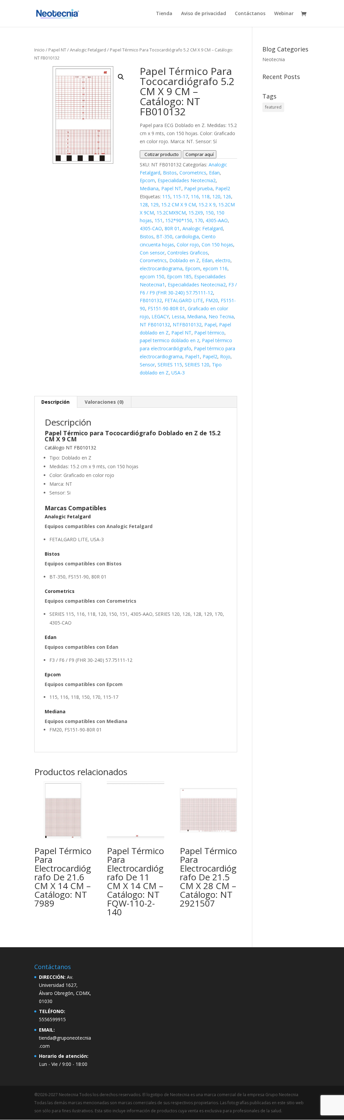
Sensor (147, 364)
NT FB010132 (155, 324)
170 (199, 220)
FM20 (212, 300)
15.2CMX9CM (171, 212)
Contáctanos (250, 13)
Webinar (284, 13)
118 (206, 196)
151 (159, 220)
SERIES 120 (197, 364)
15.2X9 (195, 212)
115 (166, 196)
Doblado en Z (184, 260)
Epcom (147, 180)
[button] (121, 77)
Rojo (225, 356)
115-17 (180, 196)
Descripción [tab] (55, 402)
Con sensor (152, 252)
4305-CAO (151, 228)
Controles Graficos (187, 252)
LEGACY (160, 316)
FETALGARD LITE (184, 300)
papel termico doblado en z (169, 340)
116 (195, 196)
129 (154, 204)
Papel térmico (209, 332)
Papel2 (222, 188)
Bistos (170, 172)
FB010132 (151, 300)
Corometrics (192, 172)
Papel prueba (198, 188)
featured (273, 107)
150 (210, 212)
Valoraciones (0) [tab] (104, 402)
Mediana (149, 188)
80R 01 (172, 228)
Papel (210, 324)
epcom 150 (152, 276)
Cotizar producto (160, 154)
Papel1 (192, 356)
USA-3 (178, 372)
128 (144, 204)
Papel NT (57, 50)
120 (216, 196)
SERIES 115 (170, 364)
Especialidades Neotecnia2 (187, 180)
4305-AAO (217, 220)
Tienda (164, 13)
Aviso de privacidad (203, 13)
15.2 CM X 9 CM (178, 204)
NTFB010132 (187, 324)
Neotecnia (273, 59)
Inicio (39, 50)
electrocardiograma (161, 268)
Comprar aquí (199, 154)
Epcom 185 (179, 276)
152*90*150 (178, 220)
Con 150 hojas (217, 244)
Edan (214, 172)
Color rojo (188, 244)
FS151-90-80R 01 (166, 308)
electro (222, 260)
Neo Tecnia (221, 316)
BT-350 (164, 236)
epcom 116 (215, 268)
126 (227, 196)
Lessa (178, 316)
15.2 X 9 (207, 204)
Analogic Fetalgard (88, 50)
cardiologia (187, 236)
